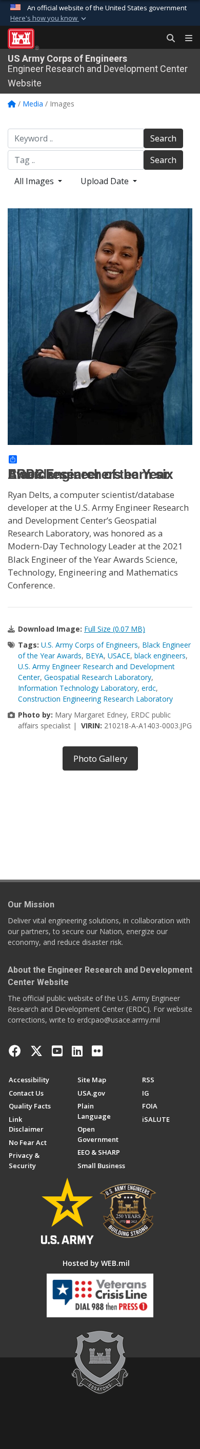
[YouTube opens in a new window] (57, 1051)
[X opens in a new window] (36, 1051)
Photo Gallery (100, 758)
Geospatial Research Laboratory (97, 677)
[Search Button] (167, 38)
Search (163, 138)
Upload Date (106, 181)
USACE (119, 655)
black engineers (160, 655)
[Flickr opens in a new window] (97, 1051)
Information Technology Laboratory (77, 688)
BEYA (95, 655)
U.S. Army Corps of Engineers (89, 645)
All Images (35, 181)
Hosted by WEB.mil (96, 1263)
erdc (149, 688)
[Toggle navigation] (184, 38)
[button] (49, 18)
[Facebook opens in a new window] (15, 1051)
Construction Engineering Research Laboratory (95, 699)
